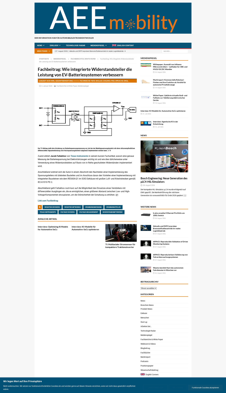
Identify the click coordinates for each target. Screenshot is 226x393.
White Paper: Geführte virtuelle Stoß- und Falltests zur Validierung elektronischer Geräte (170, 97)
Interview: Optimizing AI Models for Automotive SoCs (53, 228)
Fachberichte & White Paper (67, 86)
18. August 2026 (160, 103)
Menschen (145, 318)
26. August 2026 (160, 273)
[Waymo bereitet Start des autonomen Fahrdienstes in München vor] (146, 270)
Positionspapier (147, 366)
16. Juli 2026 (159, 127)
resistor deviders (52, 207)
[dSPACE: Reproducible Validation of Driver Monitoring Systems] (146, 243)
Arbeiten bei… (146, 326)
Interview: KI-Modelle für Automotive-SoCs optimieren (85, 228)
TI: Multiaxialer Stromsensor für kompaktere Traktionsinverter (120, 245)
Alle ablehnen (178, 388)
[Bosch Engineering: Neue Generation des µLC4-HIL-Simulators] (164, 156)
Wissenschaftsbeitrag (149, 370)
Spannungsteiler (113, 207)
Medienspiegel (97, 45)
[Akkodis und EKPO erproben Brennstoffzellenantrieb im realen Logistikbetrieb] (146, 228)
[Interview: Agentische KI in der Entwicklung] (146, 123)
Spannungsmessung (93, 207)
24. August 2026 (160, 72)
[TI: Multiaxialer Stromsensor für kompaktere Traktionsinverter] (121, 233)
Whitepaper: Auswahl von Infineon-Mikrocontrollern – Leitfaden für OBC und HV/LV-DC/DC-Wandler (170, 66)
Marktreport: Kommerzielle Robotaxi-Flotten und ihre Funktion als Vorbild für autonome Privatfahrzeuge (169, 82)
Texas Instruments (79, 156)
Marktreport (145, 357)
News (39, 45)
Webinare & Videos (148, 344)
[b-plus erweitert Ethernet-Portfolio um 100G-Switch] (146, 215)
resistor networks (72, 207)
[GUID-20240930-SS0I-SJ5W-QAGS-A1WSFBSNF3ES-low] (87, 145)
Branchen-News (147, 305)
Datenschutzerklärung (18, 389)
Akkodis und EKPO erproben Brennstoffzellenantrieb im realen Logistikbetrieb (166, 228)
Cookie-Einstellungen (155, 388)
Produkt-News (146, 309)
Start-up (144, 322)
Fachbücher (145, 353)
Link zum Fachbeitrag (48, 200)
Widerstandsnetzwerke (113, 212)
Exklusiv (54, 45)
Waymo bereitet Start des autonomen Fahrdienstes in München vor (168, 269)
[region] (113, 385)
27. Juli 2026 (147, 114)
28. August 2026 (149, 185)
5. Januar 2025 (46, 86)
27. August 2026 (160, 234)
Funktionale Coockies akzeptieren (205, 388)
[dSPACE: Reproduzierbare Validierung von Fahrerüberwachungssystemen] (146, 256)
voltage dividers (67, 212)
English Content (125, 45)
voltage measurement (88, 212)
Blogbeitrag (145, 348)
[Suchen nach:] (175, 51)
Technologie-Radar (75, 45)
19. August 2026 (160, 88)
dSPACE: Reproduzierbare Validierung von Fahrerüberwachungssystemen (170, 256)
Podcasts (144, 361)
